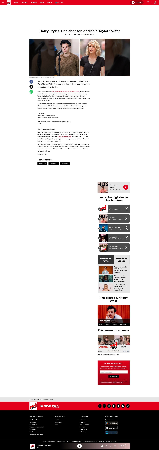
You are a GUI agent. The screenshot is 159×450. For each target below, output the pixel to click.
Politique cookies (76, 441)
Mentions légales (61, 441)
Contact (52, 441)
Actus (42, 2)
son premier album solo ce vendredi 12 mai (66, 91)
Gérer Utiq (101, 441)
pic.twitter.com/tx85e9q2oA (62, 121)
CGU (68, 441)
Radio (16, 2)
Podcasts (34, 2)
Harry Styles (104, 320)
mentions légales (108, 382)
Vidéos (49, 2)
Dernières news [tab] (105, 259)
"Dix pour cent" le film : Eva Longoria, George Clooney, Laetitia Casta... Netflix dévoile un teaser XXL (120, 280)
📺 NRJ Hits (59, 2)
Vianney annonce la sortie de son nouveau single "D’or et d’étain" (120, 269)
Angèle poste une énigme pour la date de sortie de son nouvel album (120, 287)
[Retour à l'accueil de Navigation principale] (9, 2)
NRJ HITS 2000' (113, 246)
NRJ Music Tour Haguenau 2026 (108, 354)
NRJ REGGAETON (114, 227)
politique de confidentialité (118, 382)
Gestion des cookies (111, 441)
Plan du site (45, 441)
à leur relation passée (64, 137)
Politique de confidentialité (90, 441)
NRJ (110, 208)
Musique (24, 2)
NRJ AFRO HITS (113, 237)
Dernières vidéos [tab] (121, 259)
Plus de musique (122, 446)
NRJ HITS (113, 187)
